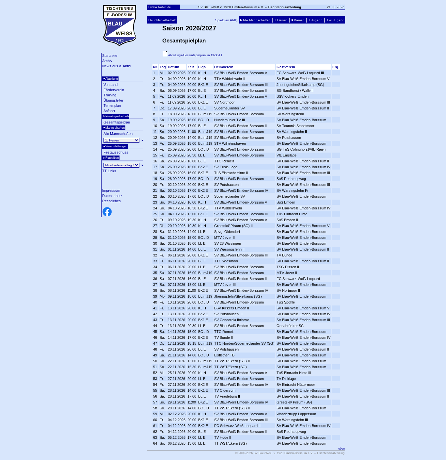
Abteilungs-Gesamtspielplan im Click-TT (195, 55)
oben (341, 448)
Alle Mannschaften (118, 134)
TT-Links (109, 171)
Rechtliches (111, 201)
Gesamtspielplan (117, 122)
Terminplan (112, 105)
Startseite (109, 56)
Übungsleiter (113, 100)
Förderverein (114, 90)
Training (110, 95)
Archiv (107, 61)
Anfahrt (109, 111)
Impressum (111, 190)
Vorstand (111, 85)
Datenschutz (112, 196)
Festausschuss (116, 152)
